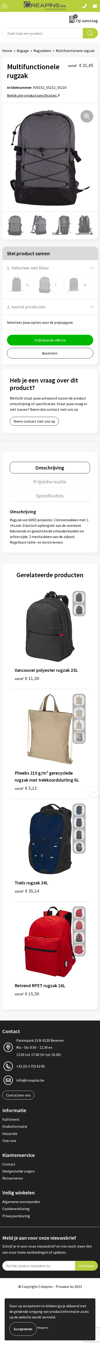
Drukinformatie (14, 1126)
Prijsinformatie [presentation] (49, 481)
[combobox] (42, 33)
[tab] (50, 467)
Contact (8, 1164)
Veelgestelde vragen (18, 1171)
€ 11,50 (27, 678)
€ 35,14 (27, 891)
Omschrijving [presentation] (49, 467)
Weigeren (42, 1327)
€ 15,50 (27, 994)
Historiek (9, 1133)
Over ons (9, 1140)
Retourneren (12, 1178)
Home (7, 50)
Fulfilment (11, 1119)
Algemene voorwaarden (21, 1201)
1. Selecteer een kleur (28, 268)
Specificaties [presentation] (49, 495)
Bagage (23, 50)
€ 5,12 (26, 788)
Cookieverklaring (16, 1208)
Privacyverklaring (16, 1216)
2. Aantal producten (26, 307)
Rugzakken (42, 50)
